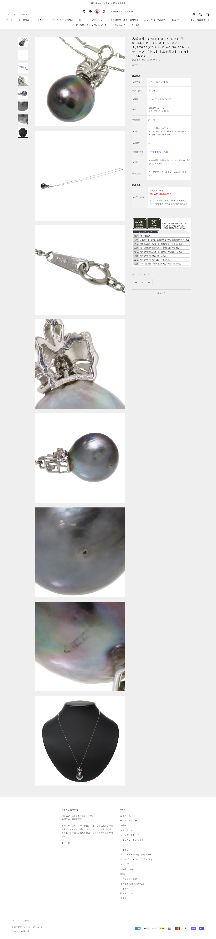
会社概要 (136, 25)
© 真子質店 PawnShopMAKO (27, 927)
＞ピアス (124, 845)
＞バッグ (124, 864)
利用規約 (124, 888)
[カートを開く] (207, 14)
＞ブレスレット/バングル (132, 840)
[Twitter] (145, 274)
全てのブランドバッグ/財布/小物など (137, 859)
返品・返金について (200, 20)
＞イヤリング (126, 849)
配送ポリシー (178, 20)
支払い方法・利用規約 (155, 20)
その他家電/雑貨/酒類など (132, 883)
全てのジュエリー (128, 820)
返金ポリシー (126, 898)
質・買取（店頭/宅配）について (91, 25)
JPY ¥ (10, 14)
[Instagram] (69, 842)
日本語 (22, 14)
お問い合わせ (119, 25)
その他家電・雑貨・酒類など (124, 20)
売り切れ (161, 293)
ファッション (98, 20)
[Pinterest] (148, 274)
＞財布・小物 (126, 869)
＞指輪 (123, 825)
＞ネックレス (126, 830)
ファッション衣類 (128, 878)
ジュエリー (41, 20)
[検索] (200, 14)
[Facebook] (141, 274)
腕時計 (82, 20)
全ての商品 (24, 20)
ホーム (9, 20)
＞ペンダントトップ (129, 835)
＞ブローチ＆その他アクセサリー (135, 854)
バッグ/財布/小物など (62, 20)
